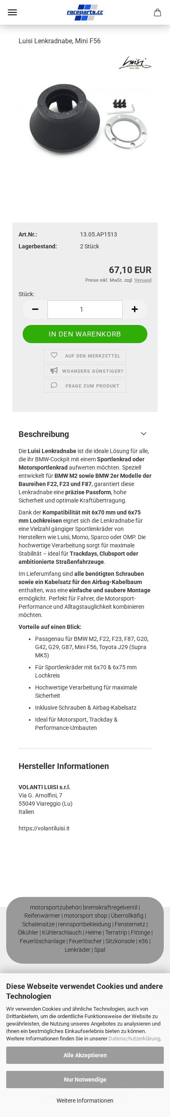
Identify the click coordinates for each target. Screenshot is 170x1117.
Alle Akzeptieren (85, 1055)
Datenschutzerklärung (134, 1038)
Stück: (26, 294)
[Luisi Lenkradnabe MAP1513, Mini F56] (85, 115)
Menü (12, 12)
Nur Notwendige (85, 1079)
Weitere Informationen (85, 1100)
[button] (35, 309)
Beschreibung (44, 434)
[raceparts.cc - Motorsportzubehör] (85, 12)
